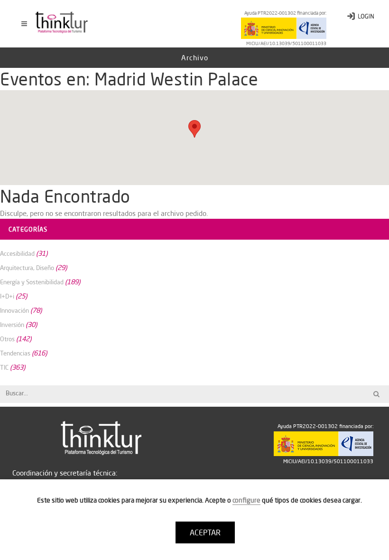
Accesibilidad (17, 253)
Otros (7, 339)
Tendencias (15, 353)
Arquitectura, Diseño (27, 267)
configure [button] (246, 500)
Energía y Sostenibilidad (32, 282)
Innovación (14, 310)
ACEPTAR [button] (205, 532)
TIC (4, 367)
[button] (194, 128)
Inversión (12, 324)
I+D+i (7, 296)
